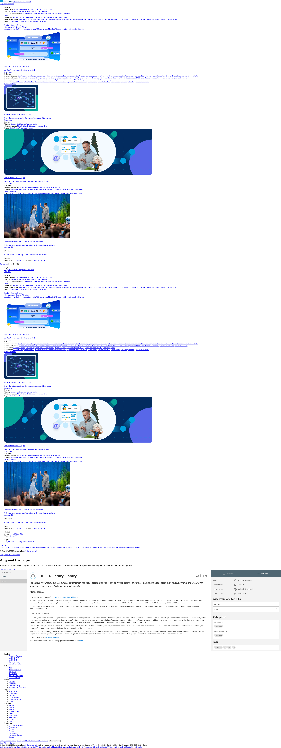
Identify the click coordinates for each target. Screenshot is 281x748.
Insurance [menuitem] (70, 80)
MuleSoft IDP (14, 660)
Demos (11, 707)
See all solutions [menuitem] (10, 84)
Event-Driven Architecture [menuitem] (52, 82)
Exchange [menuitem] (25, 11)
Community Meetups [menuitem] (68, 193)
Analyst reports (14, 711)
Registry (7, 25)
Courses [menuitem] (13, 124)
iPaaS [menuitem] (64, 82)
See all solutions (14, 678)
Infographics (13, 717)
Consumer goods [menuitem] (109, 80)
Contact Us (4, 264)
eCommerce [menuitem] (39, 82)
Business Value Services (17, 688)
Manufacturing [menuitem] (79, 80)
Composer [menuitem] (21, 270)
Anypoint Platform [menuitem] (11, 270)
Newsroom (12, 733)
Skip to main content (7, 4)
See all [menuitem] (6, 15)
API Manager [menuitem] (56, 13)
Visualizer (25, 27)
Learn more (13, 569)
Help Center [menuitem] (14, 128)
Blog (10, 721)
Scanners (14, 25)
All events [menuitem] (79, 193)
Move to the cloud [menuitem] (104, 82)
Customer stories (14, 727)
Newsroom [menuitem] (43, 187)
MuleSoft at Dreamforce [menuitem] (33, 193)
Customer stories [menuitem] (33, 187)
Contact (29, 741)
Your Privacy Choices (7, 743)
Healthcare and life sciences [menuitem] (44, 80)
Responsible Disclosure (40, 741)
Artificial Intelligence (16, 676)
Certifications (21, 124)
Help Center (13, 691)
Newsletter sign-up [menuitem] (53, 187)
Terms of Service (10, 741)
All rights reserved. (30, 745)
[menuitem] (142, 40)
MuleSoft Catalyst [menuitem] (23, 126)
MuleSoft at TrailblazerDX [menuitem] (51, 193)
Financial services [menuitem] (19, 80)
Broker (19, 25)
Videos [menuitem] (25, 189)
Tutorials (33, 255)
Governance (8, 27)
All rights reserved (30, 551)
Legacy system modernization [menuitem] (77, 82)
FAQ (2, 555)
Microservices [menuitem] (92, 82)
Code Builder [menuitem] (17, 11)
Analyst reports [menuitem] (33, 189)
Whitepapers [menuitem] (48, 189)
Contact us (12, 701)
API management (15, 670)
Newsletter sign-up (15, 735)
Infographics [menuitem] (58, 189)
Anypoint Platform (15, 656)
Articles (11, 719)
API (10, 668)
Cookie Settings (55, 741)
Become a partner (39, 260)
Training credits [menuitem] (31, 124)
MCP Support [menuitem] (42, 11)
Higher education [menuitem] (61, 80)
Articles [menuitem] (65, 189)
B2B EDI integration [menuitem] (20, 82)
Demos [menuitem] (19, 189)
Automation (13, 674)
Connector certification (12, 555)
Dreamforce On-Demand (22, 2)
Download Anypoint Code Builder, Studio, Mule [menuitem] (50, 17)
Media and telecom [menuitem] (91, 80)
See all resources (10, 191)
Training (26, 255)
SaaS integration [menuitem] (126, 82)
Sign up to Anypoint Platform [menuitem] (23, 17)
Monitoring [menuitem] (47, 13)
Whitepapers (13, 715)
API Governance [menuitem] (37, 13)
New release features (16, 725)
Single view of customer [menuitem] (140, 82)
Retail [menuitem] (100, 80)
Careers (11, 737)
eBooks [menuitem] (41, 189)
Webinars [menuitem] (13, 189)
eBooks (11, 713)
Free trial (7, 272)
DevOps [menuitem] (31, 82)
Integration (12, 672)
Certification (13, 684)
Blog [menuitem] (70, 189)
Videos (11, 709)
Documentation (41, 255)
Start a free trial (14, 662)
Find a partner (19, 260)
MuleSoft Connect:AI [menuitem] (17, 193)
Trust (24, 741)
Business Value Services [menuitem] (38, 126)
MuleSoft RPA (14, 658)
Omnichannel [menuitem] (115, 82)
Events (11, 729)
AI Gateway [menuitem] (65, 13)
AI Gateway (17, 27)
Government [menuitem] (30, 80)
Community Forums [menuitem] (26, 128)
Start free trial (4, 569)
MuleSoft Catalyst (15, 686)
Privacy (19, 741)
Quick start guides (15, 699)
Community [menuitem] (22, 187)
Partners (11, 731)
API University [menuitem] (77, 189)
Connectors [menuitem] (33, 11)
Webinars (12, 705)
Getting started (9, 255)
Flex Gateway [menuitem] (26, 13)
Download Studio (15, 664)
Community (19, 255)
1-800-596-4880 (17, 534)
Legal (2, 741)
